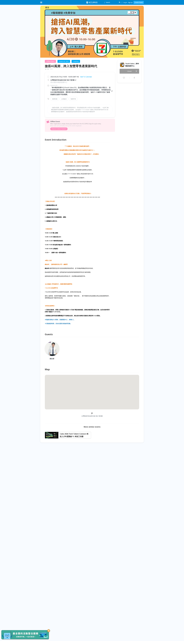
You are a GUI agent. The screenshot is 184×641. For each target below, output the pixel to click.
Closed (129, 71)
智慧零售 (73, 99)
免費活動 (54, 99)
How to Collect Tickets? (59, 129)
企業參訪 (64, 99)
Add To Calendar (86, 77)
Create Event (139, 2)
